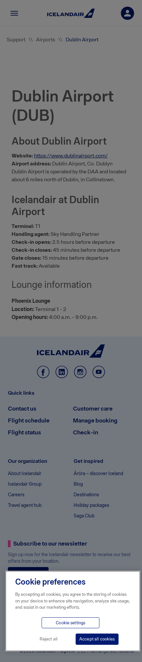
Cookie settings (70, 622)
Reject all (48, 639)
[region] (72, 611)
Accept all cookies (97, 639)
